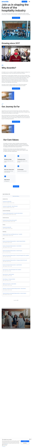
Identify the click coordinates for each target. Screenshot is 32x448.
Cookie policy (3, 446)
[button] (11, 445)
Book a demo (24, 1)
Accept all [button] (25, 441)
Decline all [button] (25, 443)
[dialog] (16, 443)
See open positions (16, 17)
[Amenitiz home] (5, 1)
